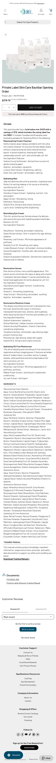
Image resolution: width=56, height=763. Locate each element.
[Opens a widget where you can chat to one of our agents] (46, 758)
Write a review (28, 629)
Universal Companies (18, 759)
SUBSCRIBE (29, 747)
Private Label (7, 96)
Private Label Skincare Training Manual (23, 583)
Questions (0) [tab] (41, 609)
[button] (5, 10)
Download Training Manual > (17, 559)
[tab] (7, 124)
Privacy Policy (33, 759)
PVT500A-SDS (13, 579)
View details (40, 3)
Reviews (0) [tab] (15, 609)
